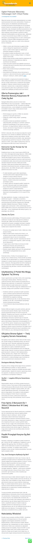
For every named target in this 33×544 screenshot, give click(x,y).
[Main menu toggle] (30, 3)
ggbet (24, 75)
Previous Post (6, 538)
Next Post (28, 538)
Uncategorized (5, 16)
